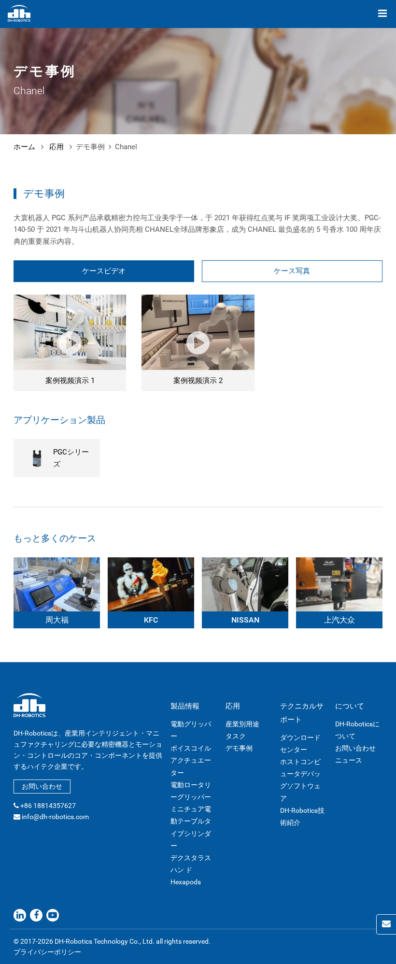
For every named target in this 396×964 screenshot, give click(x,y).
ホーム (24, 146)
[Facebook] (36, 915)
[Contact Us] (386, 924)
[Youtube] (52, 915)
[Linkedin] (20, 915)
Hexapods (185, 882)
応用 (56, 146)
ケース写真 (292, 271)
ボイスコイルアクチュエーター (190, 760)
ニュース (348, 760)
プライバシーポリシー (47, 952)
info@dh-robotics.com (55, 817)
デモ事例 (239, 748)
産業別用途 (242, 724)
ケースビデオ (104, 271)
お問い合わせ (42, 786)
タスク (236, 736)
